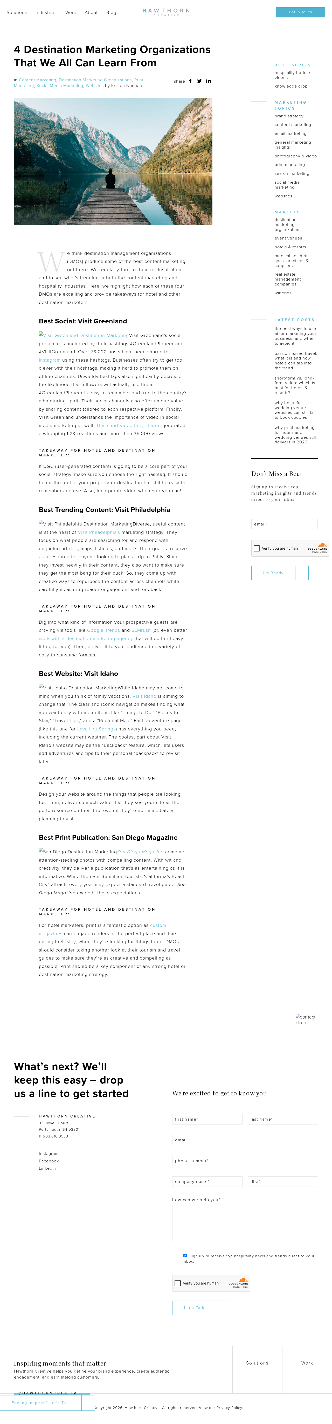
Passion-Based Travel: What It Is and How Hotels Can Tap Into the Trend (296, 361)
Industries (46, 12)
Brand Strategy (289, 116)
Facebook (49, 1161)
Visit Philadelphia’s (99, 532)
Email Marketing (291, 133)
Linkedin (47, 1168)
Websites (95, 85)
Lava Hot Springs (96, 729)
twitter (199, 81)
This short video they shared (128, 425)
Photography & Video (296, 156)
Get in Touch (300, 12)
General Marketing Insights (293, 145)
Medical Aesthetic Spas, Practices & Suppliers (292, 261)
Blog (111, 12)
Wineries (283, 293)
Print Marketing (290, 164)
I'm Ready (273, 573)
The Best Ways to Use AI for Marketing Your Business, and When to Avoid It (295, 336)
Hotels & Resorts (290, 247)
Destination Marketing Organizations (95, 80)
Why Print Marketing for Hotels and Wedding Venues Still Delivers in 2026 (295, 435)
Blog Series (293, 65)
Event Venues (288, 238)
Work (70, 12)
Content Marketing (37, 80)
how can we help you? (198, 1199)
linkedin (208, 80)
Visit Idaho (144, 696)
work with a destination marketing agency (86, 638)
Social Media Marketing (60, 85)
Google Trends (103, 630)
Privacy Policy (229, 1408)
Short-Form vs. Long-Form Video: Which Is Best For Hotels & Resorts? (295, 385)
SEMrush (141, 630)
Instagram (50, 360)
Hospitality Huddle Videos (292, 75)
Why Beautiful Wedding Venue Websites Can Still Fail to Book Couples (295, 410)
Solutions (17, 12)
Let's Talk (194, 1308)
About (91, 12)
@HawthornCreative (49, 1393)
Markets (287, 212)
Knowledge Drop (291, 86)
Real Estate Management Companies (288, 279)
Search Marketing (292, 173)
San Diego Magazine (140, 852)
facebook (190, 80)
